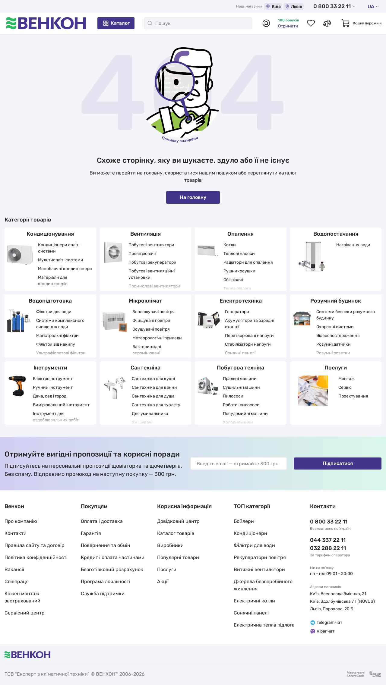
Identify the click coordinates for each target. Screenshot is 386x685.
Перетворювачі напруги (249, 335)
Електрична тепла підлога (264, 625)
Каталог (120, 23)
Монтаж (346, 378)
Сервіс (345, 387)
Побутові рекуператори (152, 262)
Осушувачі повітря (151, 329)
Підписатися (338, 463)
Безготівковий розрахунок (112, 569)
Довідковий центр (178, 521)
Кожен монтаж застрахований (22, 597)
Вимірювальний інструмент (61, 404)
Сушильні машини (241, 387)
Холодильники (238, 422)
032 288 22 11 (328, 548)
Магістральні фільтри (57, 335)
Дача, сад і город (49, 396)
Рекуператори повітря (260, 557)
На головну (193, 197)
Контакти (16, 533)
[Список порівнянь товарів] (327, 23)
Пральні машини (240, 378)
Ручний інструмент (53, 387)
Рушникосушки (239, 271)
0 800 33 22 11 (332, 6)
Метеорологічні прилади (157, 338)
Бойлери (244, 521)
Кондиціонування (50, 234)
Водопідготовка (50, 300)
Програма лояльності (105, 581)
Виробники (170, 545)
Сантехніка (145, 367)
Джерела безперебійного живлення (263, 585)
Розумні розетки (333, 353)
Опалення (240, 234)
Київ (276, 6)
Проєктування (353, 396)
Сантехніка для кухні (153, 378)
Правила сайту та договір (35, 545)
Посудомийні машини (245, 413)
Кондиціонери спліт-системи (59, 248)
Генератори (237, 311)
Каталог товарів (175, 533)
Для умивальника (150, 413)
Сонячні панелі (240, 353)
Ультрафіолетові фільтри (61, 353)
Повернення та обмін (105, 545)
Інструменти (50, 367)
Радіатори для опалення (248, 262)
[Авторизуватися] (266, 23)
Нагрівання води (353, 244)
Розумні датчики (333, 344)
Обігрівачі (233, 279)
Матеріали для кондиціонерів (53, 280)
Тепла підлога (237, 288)
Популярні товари (178, 557)
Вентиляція (145, 234)
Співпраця (17, 581)
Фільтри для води (53, 311)
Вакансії (14, 569)
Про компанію (21, 521)
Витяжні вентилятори (259, 569)
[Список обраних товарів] (310, 23)
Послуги (335, 367)
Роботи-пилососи (241, 404)
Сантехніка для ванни (154, 387)
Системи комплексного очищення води (60, 323)
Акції (163, 581)
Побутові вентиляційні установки (151, 274)
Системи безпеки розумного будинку (345, 315)
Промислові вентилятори (154, 286)
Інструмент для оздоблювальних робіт (56, 417)
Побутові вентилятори (151, 244)
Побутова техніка (240, 367)
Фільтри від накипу (55, 344)
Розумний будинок (335, 300)
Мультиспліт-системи (60, 259)
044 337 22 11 (328, 540)
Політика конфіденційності (36, 557)
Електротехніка (241, 300)
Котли (229, 244)
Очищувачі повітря (151, 320)
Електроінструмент (53, 378)
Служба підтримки (103, 593)
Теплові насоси (239, 253)
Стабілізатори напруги (248, 344)
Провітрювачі (142, 253)
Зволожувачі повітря (153, 311)
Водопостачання (335, 234)
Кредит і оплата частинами (112, 557)
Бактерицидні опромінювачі (146, 350)
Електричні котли (254, 601)
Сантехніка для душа (153, 396)
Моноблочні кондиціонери (65, 268)
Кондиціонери (250, 533)
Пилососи (233, 396)
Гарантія (91, 533)
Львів (296, 6)
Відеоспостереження (338, 335)
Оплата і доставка (102, 521)
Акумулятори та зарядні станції (249, 323)
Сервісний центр (25, 613)
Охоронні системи (335, 326)
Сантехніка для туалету (156, 404)
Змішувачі (142, 422)
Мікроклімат (145, 300)
